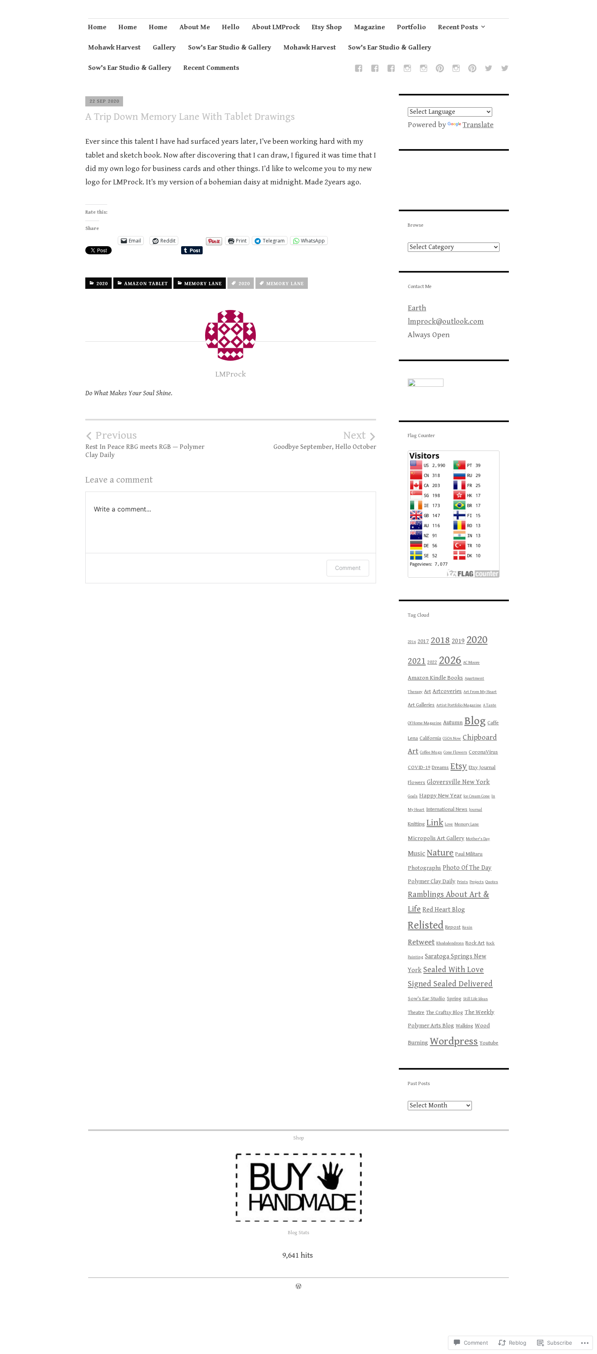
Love (449, 824)
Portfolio (411, 27)
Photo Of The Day (467, 868)
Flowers (416, 783)
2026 (450, 660)
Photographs (424, 867)
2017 (423, 641)
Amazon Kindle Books (435, 677)
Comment (348, 567)
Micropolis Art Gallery (436, 838)
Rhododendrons (450, 943)
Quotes (491, 882)
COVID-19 (419, 768)
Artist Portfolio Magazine (458, 705)
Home (97, 27)
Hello (231, 27)
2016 (412, 641)
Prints (462, 882)
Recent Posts (458, 27)
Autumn (453, 722)
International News (446, 809)
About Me (195, 27)
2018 (440, 640)
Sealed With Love (453, 970)
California (430, 738)
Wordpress (454, 1041)
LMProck (230, 374)
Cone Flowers (455, 752)
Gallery (164, 47)
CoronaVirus (483, 752)
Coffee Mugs (431, 752)
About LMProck (276, 27)
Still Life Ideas (475, 999)
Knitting (416, 824)
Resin (467, 927)
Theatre (416, 1013)
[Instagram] (407, 70)
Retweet (421, 942)
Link (434, 823)
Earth (417, 307)
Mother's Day (478, 838)
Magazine (369, 27)
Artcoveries (447, 691)
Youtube (489, 1043)
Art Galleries (421, 705)
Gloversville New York (458, 782)
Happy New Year (440, 795)
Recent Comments (211, 68)
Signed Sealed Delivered (450, 984)
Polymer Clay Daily (431, 881)
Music (416, 853)
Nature (440, 852)
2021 (417, 661)
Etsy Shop (327, 27)
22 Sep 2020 (104, 101)
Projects (476, 882)
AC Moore (471, 662)
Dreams (440, 768)
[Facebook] (359, 70)
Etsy (458, 766)
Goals (412, 796)
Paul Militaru (468, 854)
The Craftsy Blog (444, 1013)
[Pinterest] (440, 70)
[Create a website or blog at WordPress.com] (298, 1287)
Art (427, 692)
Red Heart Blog (443, 910)
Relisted (425, 925)
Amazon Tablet (146, 283)
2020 (102, 283)
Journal (475, 809)
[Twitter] (489, 70)
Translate (478, 124)
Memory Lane (203, 283)
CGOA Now (452, 738)
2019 (458, 641)
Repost (453, 927)
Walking (464, 1026)
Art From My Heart (480, 691)
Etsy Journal (482, 768)
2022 (432, 662)
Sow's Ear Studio (426, 999)
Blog (475, 721)
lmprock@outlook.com (446, 321)
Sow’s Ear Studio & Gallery (229, 47)
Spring (454, 999)
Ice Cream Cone (476, 796)
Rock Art (475, 943)
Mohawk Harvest (114, 47)
